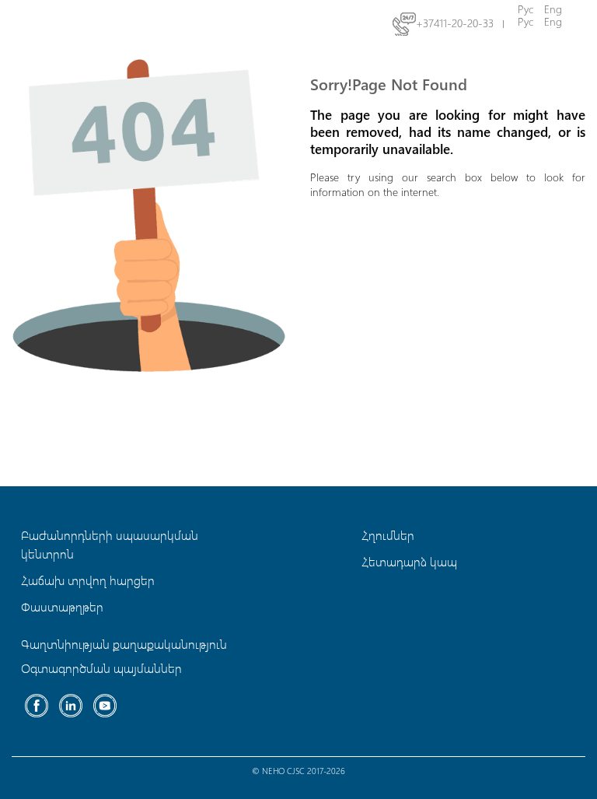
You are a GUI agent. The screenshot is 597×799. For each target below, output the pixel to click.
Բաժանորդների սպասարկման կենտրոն (109, 544)
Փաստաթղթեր (62, 606)
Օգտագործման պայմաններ (101, 668)
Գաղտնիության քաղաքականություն (124, 644)
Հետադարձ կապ (409, 561)
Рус (525, 21)
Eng (553, 21)
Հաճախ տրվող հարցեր (88, 580)
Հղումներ (387, 535)
